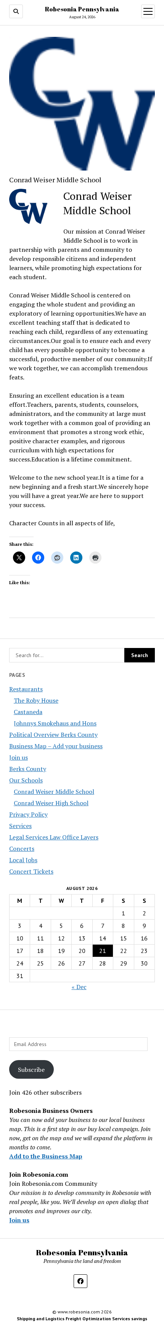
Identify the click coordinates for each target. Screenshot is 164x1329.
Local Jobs (23, 860)
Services (20, 826)
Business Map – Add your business (56, 746)
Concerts (21, 848)
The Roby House (36, 700)
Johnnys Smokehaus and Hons (55, 723)
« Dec (79, 987)
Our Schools (26, 780)
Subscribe (31, 1069)
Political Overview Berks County (53, 734)
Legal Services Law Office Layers (53, 837)
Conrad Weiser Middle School (54, 791)
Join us (18, 757)
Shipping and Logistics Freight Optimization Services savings (82, 1318)
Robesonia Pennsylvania (82, 9)
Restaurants (26, 689)
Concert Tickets (31, 871)
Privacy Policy (28, 814)
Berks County (27, 769)
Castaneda (28, 712)
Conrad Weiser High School (51, 803)
